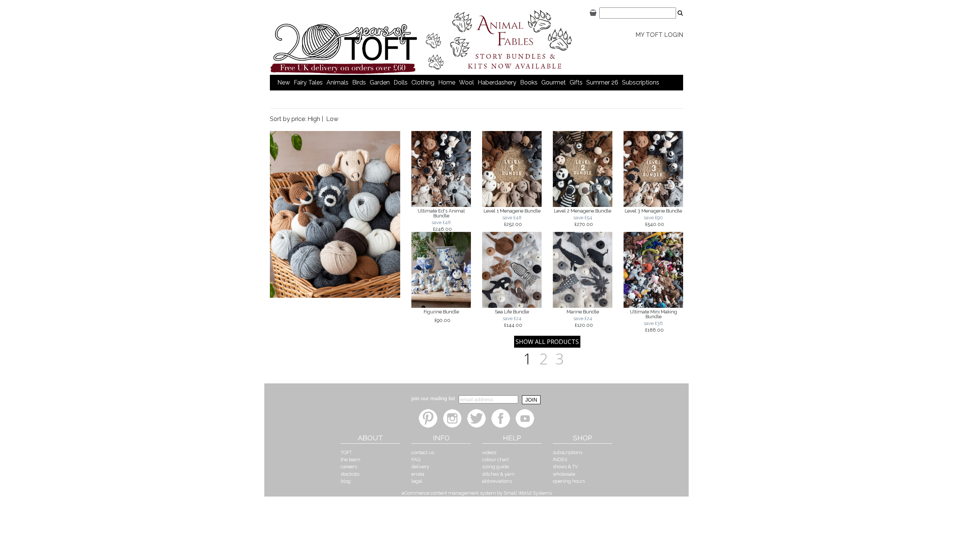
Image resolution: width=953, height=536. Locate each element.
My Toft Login (659, 34)
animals (337, 82)
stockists (350, 474)
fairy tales (308, 82)
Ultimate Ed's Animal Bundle (441, 220)
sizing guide (495, 466)
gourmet (553, 82)
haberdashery (497, 82)
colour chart (495, 459)
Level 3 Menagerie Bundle (653, 217)
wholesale (564, 474)
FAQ (415, 459)
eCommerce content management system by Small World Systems (477, 493)
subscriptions (640, 82)
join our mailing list (433, 398)
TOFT (346, 452)
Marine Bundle (583, 318)
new (283, 82)
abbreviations (497, 481)
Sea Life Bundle (512, 318)
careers (349, 466)
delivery (420, 466)
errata (417, 474)
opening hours (569, 481)
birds (359, 82)
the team (350, 459)
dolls (400, 82)
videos (489, 452)
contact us (422, 452)
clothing (422, 82)
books (529, 82)
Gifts (576, 82)
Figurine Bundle (441, 316)
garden (380, 82)
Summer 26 (602, 82)
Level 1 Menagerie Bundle (512, 217)
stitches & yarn (498, 474)
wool (466, 82)
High (313, 118)
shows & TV (565, 466)
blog (346, 481)
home (446, 82)
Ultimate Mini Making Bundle (653, 320)
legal (417, 481)
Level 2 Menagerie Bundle (582, 217)
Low (332, 118)
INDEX (560, 459)
